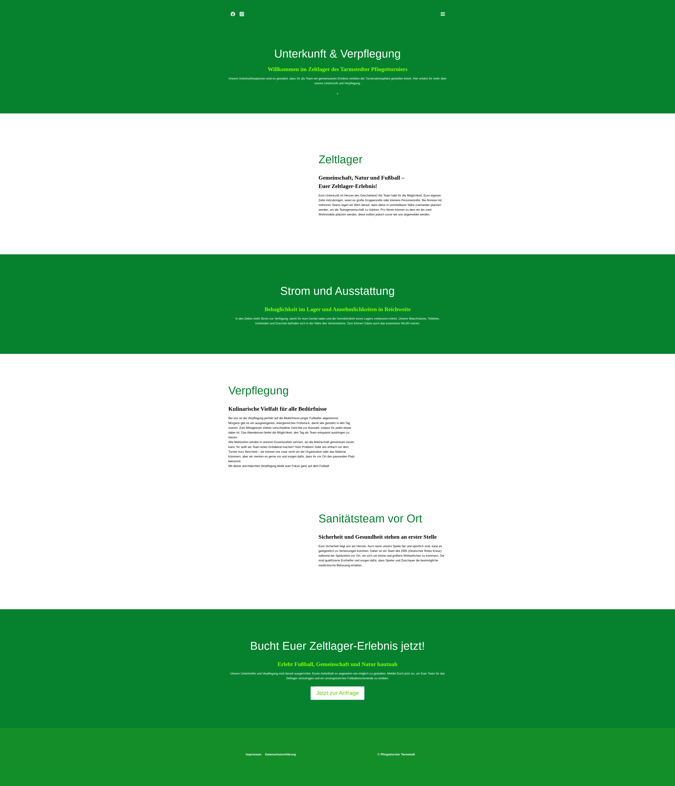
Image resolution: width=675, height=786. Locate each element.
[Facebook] (232, 14)
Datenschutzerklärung (280, 754)
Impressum (253, 754)
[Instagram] (241, 14)
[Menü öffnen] (443, 14)
